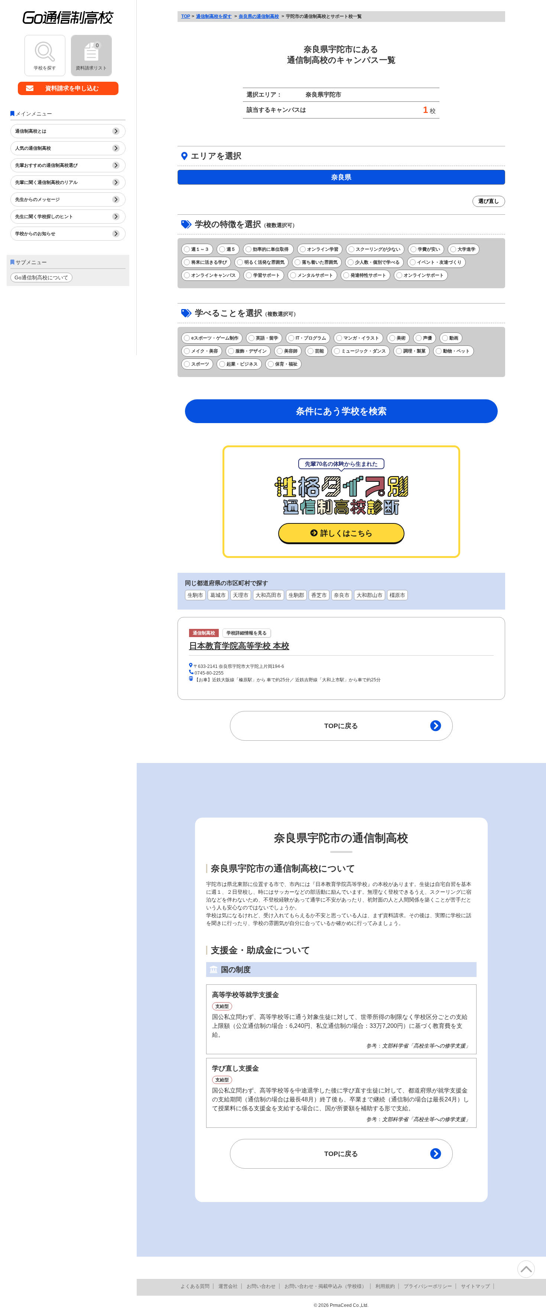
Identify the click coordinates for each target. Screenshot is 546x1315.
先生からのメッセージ (37, 199)
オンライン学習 (322, 249)
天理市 (240, 595)
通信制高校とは (30, 131)
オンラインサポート (424, 275)
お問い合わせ (261, 1286)
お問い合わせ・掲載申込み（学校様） (326, 1286)
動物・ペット (456, 351)
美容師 (291, 351)
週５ (231, 249)
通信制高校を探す (214, 16)
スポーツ (200, 364)
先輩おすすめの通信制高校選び (46, 165)
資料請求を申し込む (72, 88)
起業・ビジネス (242, 364)
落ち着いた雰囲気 (320, 262)
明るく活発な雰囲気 (264, 262)
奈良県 (341, 177)
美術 (401, 338)
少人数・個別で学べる (377, 262)
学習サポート (266, 275)
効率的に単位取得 (271, 249)
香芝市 (319, 595)
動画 (453, 338)
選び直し (488, 201)
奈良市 (342, 595)
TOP (185, 16)
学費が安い (429, 249)
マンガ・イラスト (361, 338)
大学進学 (466, 249)
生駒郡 (296, 595)
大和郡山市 (370, 595)
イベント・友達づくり (439, 262)
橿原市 (397, 595)
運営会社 (228, 1286)
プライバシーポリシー (428, 1286)
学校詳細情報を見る (247, 633)
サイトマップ (475, 1286)
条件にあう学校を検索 (341, 411)
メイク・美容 (204, 351)
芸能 (319, 351)
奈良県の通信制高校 (259, 16)
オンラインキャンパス (213, 275)
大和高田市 (269, 595)
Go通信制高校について (41, 277)
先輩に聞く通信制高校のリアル (46, 182)
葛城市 (218, 595)
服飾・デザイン (251, 351)
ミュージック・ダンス (363, 351)
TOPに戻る (341, 726)
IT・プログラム (311, 338)
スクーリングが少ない (378, 249)
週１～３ (200, 249)
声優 (427, 338)
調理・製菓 (414, 351)
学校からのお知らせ (35, 233)
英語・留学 (267, 338)
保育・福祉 (286, 364)
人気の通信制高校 (33, 148)
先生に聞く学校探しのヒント (44, 216)
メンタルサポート (315, 275)
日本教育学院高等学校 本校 (239, 645)
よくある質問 (195, 1286)
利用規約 (385, 1286)
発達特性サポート (368, 275)
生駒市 (195, 595)
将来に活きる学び (209, 262)
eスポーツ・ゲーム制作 (214, 338)
